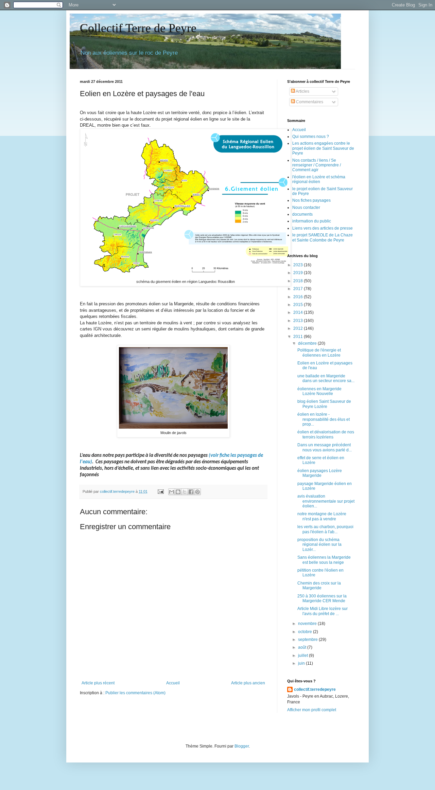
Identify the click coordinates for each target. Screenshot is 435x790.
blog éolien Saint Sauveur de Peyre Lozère (324, 404)
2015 (298, 304)
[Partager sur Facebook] (191, 491)
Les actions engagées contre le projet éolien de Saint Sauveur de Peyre (323, 148)
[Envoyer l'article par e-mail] (160, 491)
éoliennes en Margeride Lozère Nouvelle (319, 391)
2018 (298, 281)
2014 (298, 312)
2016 (298, 296)
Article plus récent (98, 683)
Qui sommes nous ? (310, 136)
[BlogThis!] (178, 491)
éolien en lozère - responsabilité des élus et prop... (323, 419)
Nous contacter (306, 207)
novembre (308, 623)
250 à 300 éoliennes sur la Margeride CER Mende (322, 598)
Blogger (241, 746)
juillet (303, 655)
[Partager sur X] (184, 491)
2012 (298, 328)
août (302, 647)
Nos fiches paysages (311, 200)
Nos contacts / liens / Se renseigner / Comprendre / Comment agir (316, 165)
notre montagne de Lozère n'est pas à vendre (321, 516)
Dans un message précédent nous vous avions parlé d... (324, 447)
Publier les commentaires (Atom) (135, 692)
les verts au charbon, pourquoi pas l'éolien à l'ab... (325, 529)
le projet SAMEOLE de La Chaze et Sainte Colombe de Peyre (322, 237)
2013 (298, 320)
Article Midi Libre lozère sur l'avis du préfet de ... (322, 611)
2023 (298, 265)
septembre (308, 639)
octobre (305, 631)
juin (302, 663)
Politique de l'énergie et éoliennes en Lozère (319, 352)
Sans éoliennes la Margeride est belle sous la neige (324, 559)
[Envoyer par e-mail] (171, 491)
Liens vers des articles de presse (322, 228)
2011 (298, 336)
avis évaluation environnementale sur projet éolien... (325, 501)
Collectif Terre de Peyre (138, 28)
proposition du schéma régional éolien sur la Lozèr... (319, 544)
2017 (298, 288)
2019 (298, 272)
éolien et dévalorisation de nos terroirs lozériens (325, 434)
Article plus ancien (248, 683)
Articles (302, 91)
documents (302, 214)
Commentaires (309, 102)
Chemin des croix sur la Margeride (319, 585)
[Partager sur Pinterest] (197, 491)
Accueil (173, 683)
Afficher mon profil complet (311, 709)
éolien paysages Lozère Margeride (319, 473)
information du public (311, 221)
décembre (308, 343)
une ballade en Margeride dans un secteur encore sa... (325, 378)
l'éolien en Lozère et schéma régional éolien (318, 179)
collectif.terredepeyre (315, 689)
